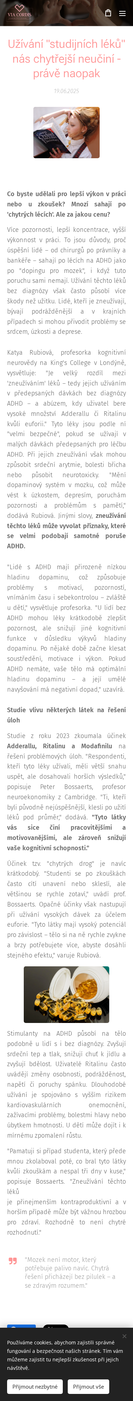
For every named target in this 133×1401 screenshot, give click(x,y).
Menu (122, 13)
